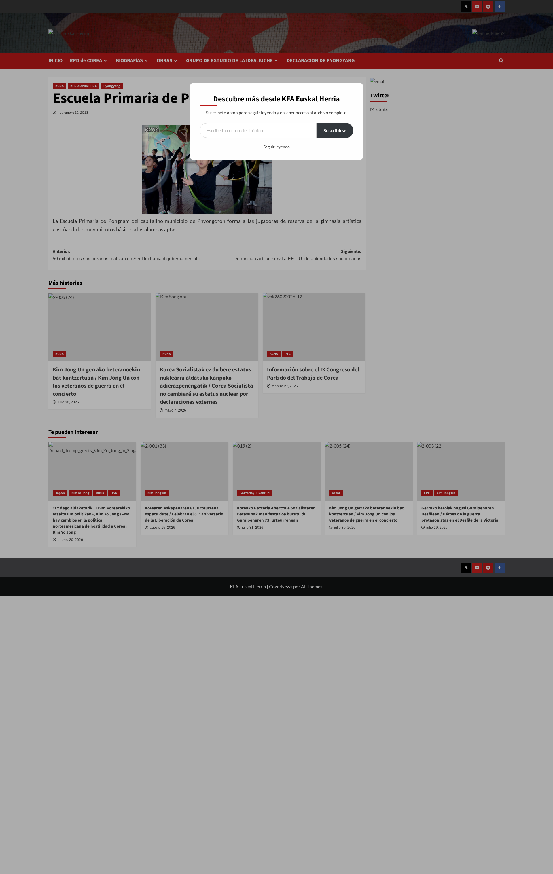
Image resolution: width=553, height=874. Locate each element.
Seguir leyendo (277, 146)
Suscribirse (334, 130)
